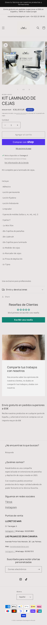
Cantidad (5, 120)
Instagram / (10, 551)
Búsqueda (9, 452)
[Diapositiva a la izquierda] (18, 89)
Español (22, 597)
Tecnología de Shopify (29, 620)
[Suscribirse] (39, 569)
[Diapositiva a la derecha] (29, 89)
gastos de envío (21, 113)
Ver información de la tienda (17, 162)
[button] (3, 28)
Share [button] (7, 297)
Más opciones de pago (23, 148)
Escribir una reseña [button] (23, 319)
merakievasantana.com (19, 546)
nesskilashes (19, 620)
